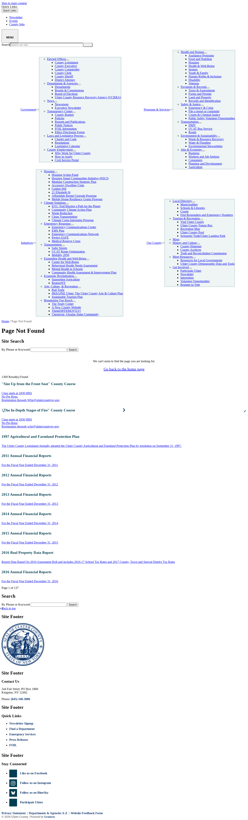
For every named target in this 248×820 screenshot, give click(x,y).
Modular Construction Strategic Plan (74, 181)
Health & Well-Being (201, 66)
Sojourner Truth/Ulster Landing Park (202, 235)
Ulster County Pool (192, 232)
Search (6, 44)
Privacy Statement (14, 813)
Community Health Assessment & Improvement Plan (84, 272)
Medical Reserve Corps (66, 241)
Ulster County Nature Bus (196, 225)
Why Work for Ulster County (73, 153)
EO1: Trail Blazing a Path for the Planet (76, 206)
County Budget (64, 114)
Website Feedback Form (87, 813)
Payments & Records (194, 87)
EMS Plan (58, 230)
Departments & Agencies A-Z (48, 813)
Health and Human (192, 52)
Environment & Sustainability (199, 135)
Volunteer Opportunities (195, 281)
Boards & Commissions (69, 90)
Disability (194, 80)
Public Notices (64, 125)
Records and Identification (205, 100)
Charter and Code (66, 139)
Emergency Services (22, 734)
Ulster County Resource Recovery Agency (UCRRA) (88, 97)
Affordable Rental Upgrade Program (74, 195)
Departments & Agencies (62, 83)
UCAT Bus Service (200, 128)
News (50, 100)
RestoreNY (59, 283)
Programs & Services (157, 109)
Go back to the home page (124, 369)
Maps (176, 239)
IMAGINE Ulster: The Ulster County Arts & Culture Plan (87, 293)
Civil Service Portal (67, 160)
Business (194, 153)
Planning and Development (205, 163)
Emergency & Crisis (201, 107)
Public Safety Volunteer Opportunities (212, 118)
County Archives (190, 249)
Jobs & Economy (191, 149)
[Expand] (37, 109)
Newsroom (61, 104)
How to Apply (63, 156)
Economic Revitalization (59, 276)
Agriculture (195, 167)
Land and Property (200, 97)
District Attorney (65, 80)
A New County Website (66, 307)
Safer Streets (59, 248)
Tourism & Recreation (186, 218)
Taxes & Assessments (202, 90)
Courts (184, 211)
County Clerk (63, 73)
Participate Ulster (190, 270)
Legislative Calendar (67, 146)
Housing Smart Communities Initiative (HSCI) (80, 178)
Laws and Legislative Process (65, 135)
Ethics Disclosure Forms (70, 132)
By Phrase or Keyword (16, 349)
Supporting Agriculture (66, 279)
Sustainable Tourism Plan (67, 297)
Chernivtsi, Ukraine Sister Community (75, 314)
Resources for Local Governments (201, 260)
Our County (154, 242)
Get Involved (181, 267)
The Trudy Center (63, 303)
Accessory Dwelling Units (68, 185)
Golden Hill (59, 188)
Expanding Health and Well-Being (65, 258)
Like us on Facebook (33, 773)
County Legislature (66, 62)
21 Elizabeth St (61, 192)
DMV (192, 125)
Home (5, 321)
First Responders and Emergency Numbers (206, 215)
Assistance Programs (201, 55)
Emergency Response (57, 223)
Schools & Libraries (192, 208)
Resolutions (62, 142)
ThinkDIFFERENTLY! (66, 310)
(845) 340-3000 (20, 699)
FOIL (13, 745)
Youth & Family (198, 73)
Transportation (189, 121)
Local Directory (182, 201)
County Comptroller (67, 69)
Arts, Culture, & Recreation (61, 286)
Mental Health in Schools (67, 269)
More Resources (183, 256)
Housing (194, 62)
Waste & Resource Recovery (206, 139)
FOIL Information (66, 128)
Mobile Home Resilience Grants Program (77, 199)
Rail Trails (58, 290)
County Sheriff (64, 76)
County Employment (60, 149)
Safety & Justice (191, 104)
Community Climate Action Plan (72, 209)
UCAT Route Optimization (68, 251)
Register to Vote (190, 284)
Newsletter (187, 274)
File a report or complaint (204, 111)
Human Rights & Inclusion (205, 76)
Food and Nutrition (200, 59)
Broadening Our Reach (58, 300)
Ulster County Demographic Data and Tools (207, 263)
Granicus (49, 816)
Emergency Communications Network (75, 234)
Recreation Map (190, 229)
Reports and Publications (70, 121)
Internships (187, 277)
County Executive (66, 66)
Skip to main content (14, 3)
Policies (59, 118)
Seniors (193, 69)
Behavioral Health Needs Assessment (74, 265)
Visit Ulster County (192, 222)
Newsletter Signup (21, 723)
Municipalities (189, 204)
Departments (62, 87)
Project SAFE (60, 237)
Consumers (195, 160)
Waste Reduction (62, 213)
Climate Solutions (55, 202)
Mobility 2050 (60, 255)
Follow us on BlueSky (34, 792)
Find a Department (21, 729)
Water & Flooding (200, 142)
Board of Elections (66, 94)
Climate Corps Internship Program (73, 220)
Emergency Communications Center (74, 227)
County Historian (191, 246)
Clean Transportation (64, 216)
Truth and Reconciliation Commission (203, 253)
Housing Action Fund (65, 174)
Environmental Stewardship (205, 146)
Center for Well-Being (65, 262)
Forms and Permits (200, 94)
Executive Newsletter (68, 107)
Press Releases (18, 739)
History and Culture (185, 242)
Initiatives (27, 242)
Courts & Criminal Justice (204, 114)
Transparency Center (59, 111)
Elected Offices (56, 59)
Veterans (194, 83)
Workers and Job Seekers (204, 156)
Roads (192, 132)
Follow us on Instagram (35, 783)
